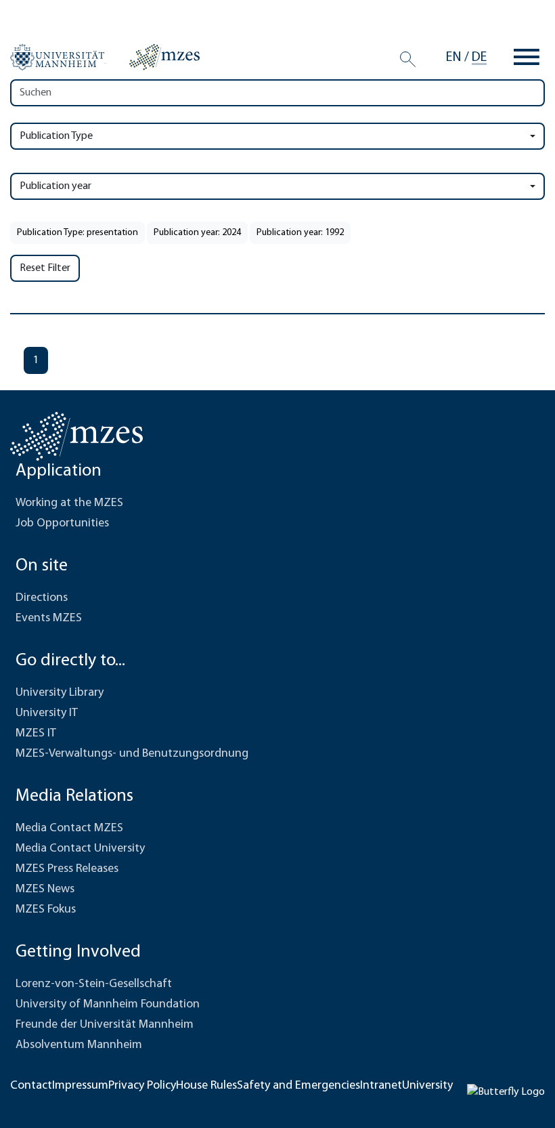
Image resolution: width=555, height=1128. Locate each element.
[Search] (408, 59)
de (479, 57)
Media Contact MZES (69, 828)
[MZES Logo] (164, 57)
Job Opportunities (62, 524)
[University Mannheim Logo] (58, 57)
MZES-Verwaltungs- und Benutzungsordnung (132, 754)
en (454, 57)
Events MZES (49, 618)
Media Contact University (80, 849)
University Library (60, 693)
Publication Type (56, 136)
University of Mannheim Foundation (108, 1005)
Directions (42, 598)
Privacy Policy (142, 1086)
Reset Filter (45, 268)
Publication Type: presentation (77, 233)
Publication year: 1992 (300, 233)
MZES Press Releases (67, 869)
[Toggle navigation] (526, 57)
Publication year (55, 186)
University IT (47, 713)
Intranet (381, 1086)
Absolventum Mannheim (79, 1045)
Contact (31, 1086)
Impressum (80, 1086)
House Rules (206, 1086)
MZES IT (36, 734)
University (427, 1086)
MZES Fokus (46, 910)
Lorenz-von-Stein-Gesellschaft (94, 984)
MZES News (45, 889)
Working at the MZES (69, 503)
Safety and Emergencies (298, 1086)
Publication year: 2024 (197, 233)
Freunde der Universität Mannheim (105, 1025)
